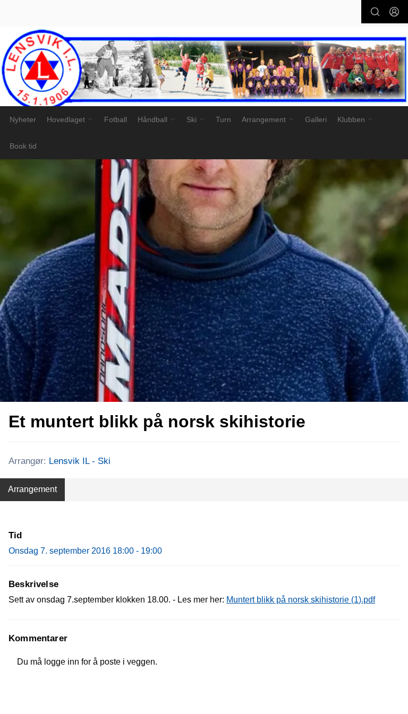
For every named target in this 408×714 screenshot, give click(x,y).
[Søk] (375, 11)
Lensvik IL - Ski (79, 461)
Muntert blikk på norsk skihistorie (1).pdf (300, 599)
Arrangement (32, 489)
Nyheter (23, 119)
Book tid (23, 146)
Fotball (115, 119)
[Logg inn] (394, 11)
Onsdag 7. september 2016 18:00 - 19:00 (85, 550)
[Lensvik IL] (204, 71)
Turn (223, 119)
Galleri (316, 119)
